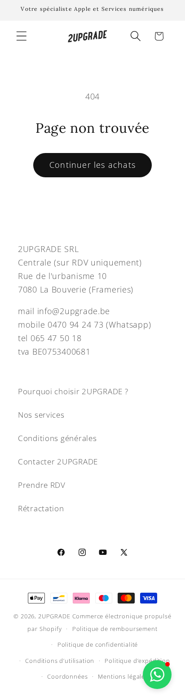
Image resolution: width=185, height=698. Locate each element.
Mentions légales (123, 676)
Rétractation (41, 508)
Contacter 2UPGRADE (58, 461)
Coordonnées (67, 676)
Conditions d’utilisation (59, 661)
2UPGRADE (54, 616)
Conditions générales (57, 438)
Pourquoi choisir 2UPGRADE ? (73, 391)
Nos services (41, 415)
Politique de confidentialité (97, 644)
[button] (22, 36)
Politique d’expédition (137, 661)
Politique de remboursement (115, 629)
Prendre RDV (42, 485)
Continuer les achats (92, 164)
